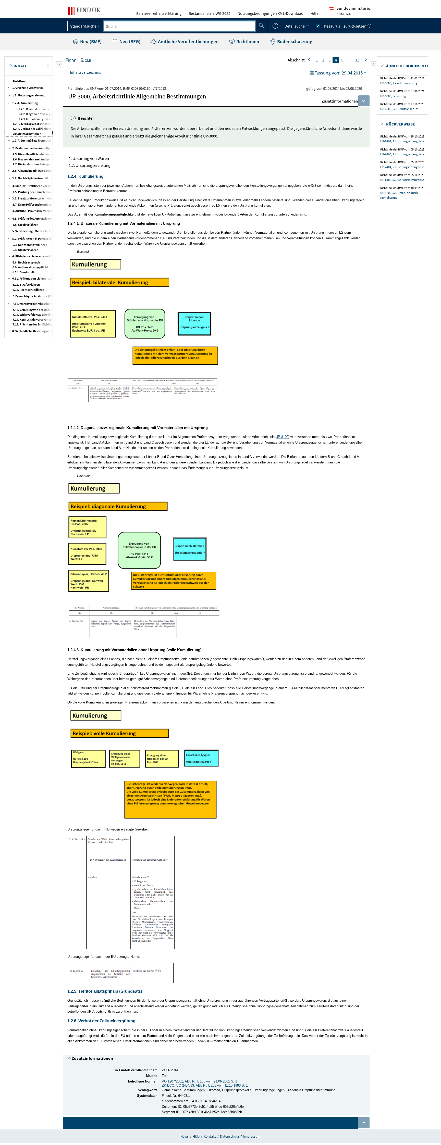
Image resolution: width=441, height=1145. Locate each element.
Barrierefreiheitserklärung (158, 13)
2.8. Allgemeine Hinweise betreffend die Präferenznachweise (52, 170)
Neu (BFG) (129, 41)
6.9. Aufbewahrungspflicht (30, 267)
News (184, 1136)
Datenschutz (229, 1136)
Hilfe (314, 13)
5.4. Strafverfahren (25, 250)
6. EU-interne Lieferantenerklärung (35, 256)
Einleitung (19, 81)
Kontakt (210, 1136)
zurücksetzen (355, 26)
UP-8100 (282, 437)
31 (357, 60)
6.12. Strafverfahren (26, 284)
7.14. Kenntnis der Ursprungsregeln (36, 319)
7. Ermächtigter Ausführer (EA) (33, 296)
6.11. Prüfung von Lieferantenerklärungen (40, 278)
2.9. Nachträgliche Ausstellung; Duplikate (40, 178)
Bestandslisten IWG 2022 (209, 13)
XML (88, 60)
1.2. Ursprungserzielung (28, 95)
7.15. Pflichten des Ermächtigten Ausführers (42, 324)
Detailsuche (295, 26)
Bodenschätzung (294, 41)
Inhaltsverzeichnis (85, 72)
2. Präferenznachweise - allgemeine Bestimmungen (46, 148)
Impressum (252, 1136)
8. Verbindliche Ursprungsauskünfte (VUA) (40, 331)
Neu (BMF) (90, 41)
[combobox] (179, 26)
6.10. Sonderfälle (24, 272)
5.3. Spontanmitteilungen (30, 245)
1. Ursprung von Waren (27, 88)
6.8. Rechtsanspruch (26, 262)
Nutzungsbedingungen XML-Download (270, 13)
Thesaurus (331, 26)
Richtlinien (247, 41)
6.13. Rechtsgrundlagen (28, 290)
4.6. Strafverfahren (25, 225)
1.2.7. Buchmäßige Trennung (31, 140)
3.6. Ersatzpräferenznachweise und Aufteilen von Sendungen (53, 198)
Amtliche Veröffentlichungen (188, 41)
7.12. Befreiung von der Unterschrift (36, 310)
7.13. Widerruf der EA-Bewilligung (35, 315)
